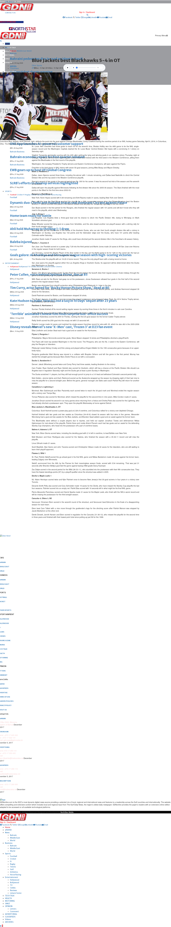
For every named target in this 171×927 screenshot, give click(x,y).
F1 (11, 861)
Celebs (13, 888)
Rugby (12, 864)
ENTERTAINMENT (12, 263)
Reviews (13, 890)
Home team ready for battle (30, 216)
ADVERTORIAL (11, 72)
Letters (13, 66)
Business (8, 843)
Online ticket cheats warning (31, 72)
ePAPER (8, 830)
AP (33, 68)
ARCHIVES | (9, 2)
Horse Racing (15, 875)
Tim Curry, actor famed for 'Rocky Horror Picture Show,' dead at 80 (59, 288)
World (12, 840)
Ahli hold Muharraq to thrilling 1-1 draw (39, 229)
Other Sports (37, 65)
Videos (8, 919)
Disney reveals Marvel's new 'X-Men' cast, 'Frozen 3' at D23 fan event (61, 327)
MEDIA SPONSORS (8, 22)
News (7, 832)
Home (7, 44)
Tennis (13, 867)
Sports (8, 853)
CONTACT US (10, 13)
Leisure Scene (15, 893)
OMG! (7, 59)
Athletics (14, 872)
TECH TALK (11, 47)
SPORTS (8, 191)
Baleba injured (21, 242)
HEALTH (8, 51)
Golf (12, 869)
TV (11, 885)
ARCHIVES (9, 922)
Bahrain (13, 835)
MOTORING (9, 55)
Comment (14, 68)
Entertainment (11, 877)
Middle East (15, 838)
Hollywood (14, 880)
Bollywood (14, 882)
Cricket (13, 859)
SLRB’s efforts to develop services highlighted (44, 183)
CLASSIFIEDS (10, 917)
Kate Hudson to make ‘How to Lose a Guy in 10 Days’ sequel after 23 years (63, 301)
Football (13, 856)
